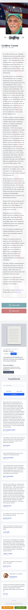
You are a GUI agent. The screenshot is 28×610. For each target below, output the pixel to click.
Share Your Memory (8, 372)
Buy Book (14, 353)
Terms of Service (18, 604)
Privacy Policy (10, 604)
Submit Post (14, 394)
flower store (18, 292)
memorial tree (19, 290)
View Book (6, 353)
